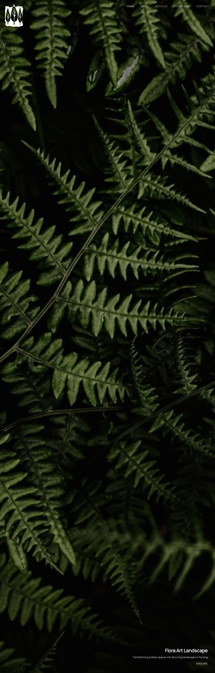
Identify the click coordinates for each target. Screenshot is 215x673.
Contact (203, 6)
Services (161, 6)
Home (131, 6)
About (144, 6)
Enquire (202, 663)
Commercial (182, 6)
